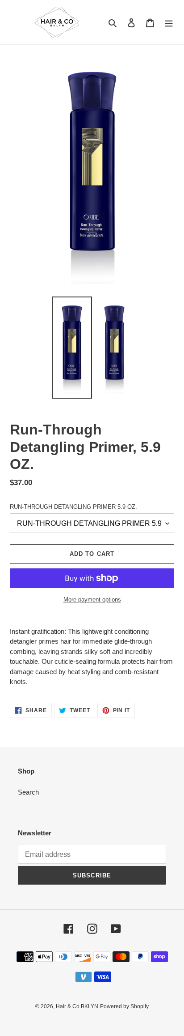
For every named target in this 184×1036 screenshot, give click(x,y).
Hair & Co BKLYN (77, 1006)
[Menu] (168, 22)
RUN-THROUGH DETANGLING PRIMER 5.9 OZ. (73, 506)
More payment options (92, 599)
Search (28, 792)
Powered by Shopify (124, 1006)
